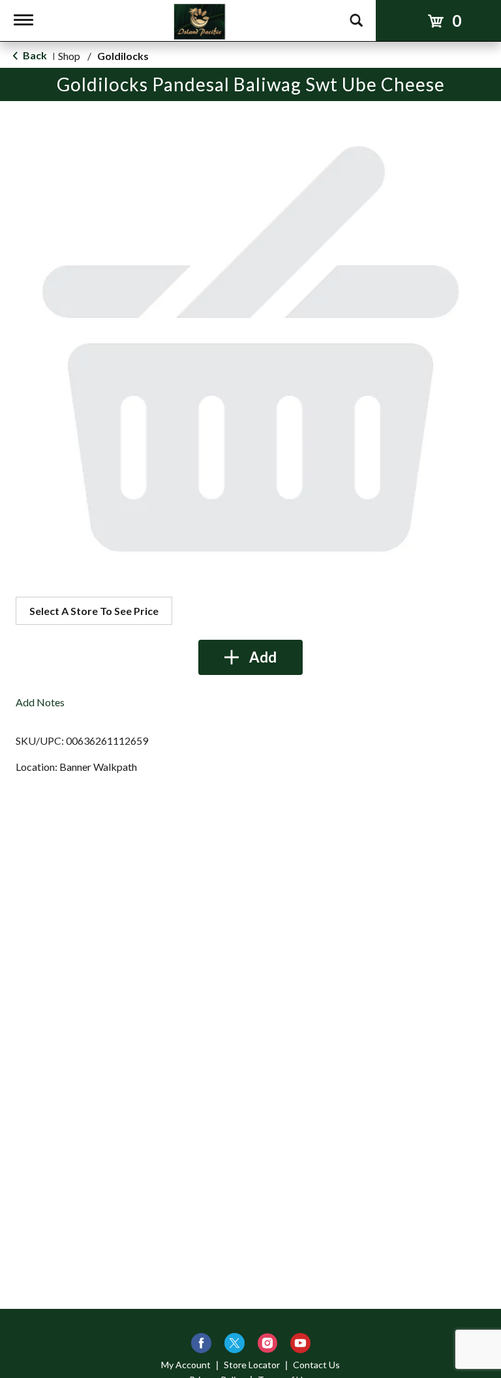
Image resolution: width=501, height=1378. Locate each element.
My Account (186, 1364)
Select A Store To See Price (94, 611)
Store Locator (252, 1364)
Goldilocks (123, 56)
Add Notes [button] (40, 702)
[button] (250, 657)
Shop (69, 56)
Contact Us (316, 1364)
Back (34, 55)
